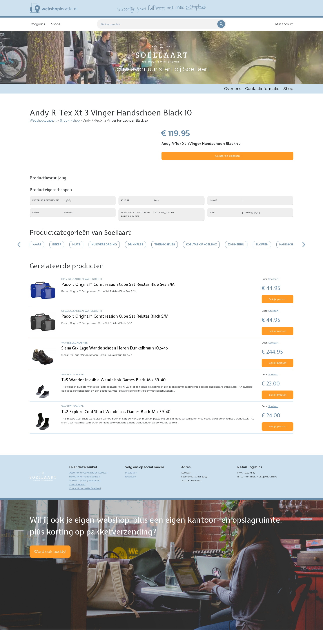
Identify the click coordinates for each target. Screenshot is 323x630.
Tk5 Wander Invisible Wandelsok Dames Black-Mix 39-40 (113, 380)
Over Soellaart (77, 484)
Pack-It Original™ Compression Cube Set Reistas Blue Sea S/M (118, 284)
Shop (288, 88)
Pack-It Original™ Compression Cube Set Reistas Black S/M (115, 316)
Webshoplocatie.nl (43, 120)
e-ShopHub (195, 6)
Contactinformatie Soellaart (85, 488)
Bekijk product (277, 299)
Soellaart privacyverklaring (84, 480)
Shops (55, 24)
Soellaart (273, 279)
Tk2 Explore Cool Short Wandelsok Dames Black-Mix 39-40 (116, 411)
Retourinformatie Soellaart (84, 476)
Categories (37, 24)
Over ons (232, 88)
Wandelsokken (72, 374)
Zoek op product (110, 24)
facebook (130, 476)
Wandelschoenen (74, 342)
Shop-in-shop (70, 120)
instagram (131, 472)
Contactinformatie (262, 88)
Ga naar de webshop (227, 155)
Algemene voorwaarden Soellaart (88, 472)
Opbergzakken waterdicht (81, 279)
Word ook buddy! (50, 551)
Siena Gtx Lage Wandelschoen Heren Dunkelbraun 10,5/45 (114, 348)
